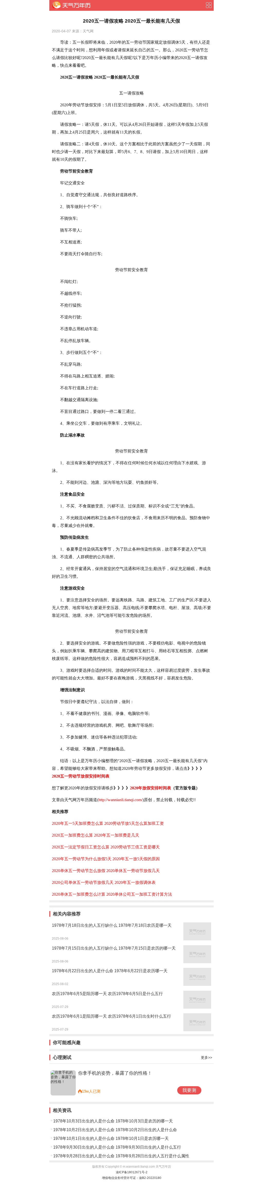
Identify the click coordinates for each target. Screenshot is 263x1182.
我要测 (189, 1090)
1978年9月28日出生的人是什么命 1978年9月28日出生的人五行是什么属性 (121, 1156)
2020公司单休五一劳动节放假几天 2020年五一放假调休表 (104, 882)
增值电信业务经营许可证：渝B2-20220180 (131, 1178)
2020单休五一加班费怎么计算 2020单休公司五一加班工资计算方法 (112, 894)
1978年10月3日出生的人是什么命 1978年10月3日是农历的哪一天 (113, 1121)
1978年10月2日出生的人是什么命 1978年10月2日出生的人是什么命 (115, 1130)
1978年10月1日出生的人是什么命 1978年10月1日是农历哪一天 (111, 1138)
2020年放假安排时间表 (150, 788)
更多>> (206, 1057)
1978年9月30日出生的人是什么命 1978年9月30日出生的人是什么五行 (117, 1147)
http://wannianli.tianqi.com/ (120, 800)
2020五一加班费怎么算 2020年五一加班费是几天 (95, 835)
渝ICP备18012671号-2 (131, 1172)
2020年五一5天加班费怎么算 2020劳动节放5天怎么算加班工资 (108, 823)
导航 (208, 5)
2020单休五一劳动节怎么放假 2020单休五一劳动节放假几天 (106, 870)
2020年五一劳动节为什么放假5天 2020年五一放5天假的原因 (106, 859)
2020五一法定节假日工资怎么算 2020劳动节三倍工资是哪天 (106, 847)
